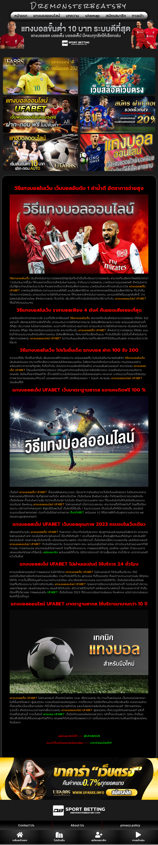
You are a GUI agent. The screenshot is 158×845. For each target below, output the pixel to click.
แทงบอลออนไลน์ (46, 16)
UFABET (52, 592)
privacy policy (130, 825)
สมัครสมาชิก (116, 16)
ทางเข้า (138, 16)
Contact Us (26, 825)
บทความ (72, 16)
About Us (77, 825)
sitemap (92, 16)
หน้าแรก (20, 16)
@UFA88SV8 (92, 736)
